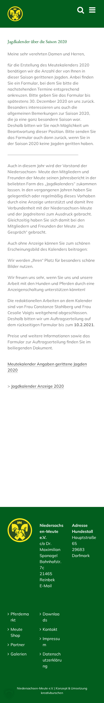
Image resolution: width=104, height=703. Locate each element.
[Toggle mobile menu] (92, 10)
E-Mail (46, 585)
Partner (18, 644)
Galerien (19, 653)
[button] (9, 694)
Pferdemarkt (20, 616)
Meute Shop (16, 632)
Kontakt (50, 629)
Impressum (51, 641)
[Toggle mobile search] (80, 10)
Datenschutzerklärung (52, 660)
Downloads (51, 616)
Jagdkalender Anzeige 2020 (37, 386)
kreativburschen (52, 693)
